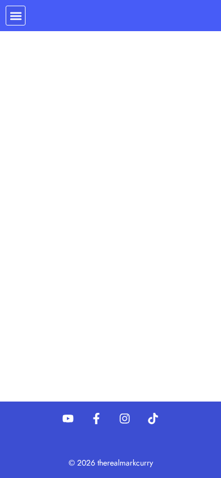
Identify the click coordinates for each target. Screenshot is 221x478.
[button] (16, 15)
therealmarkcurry (125, 462)
